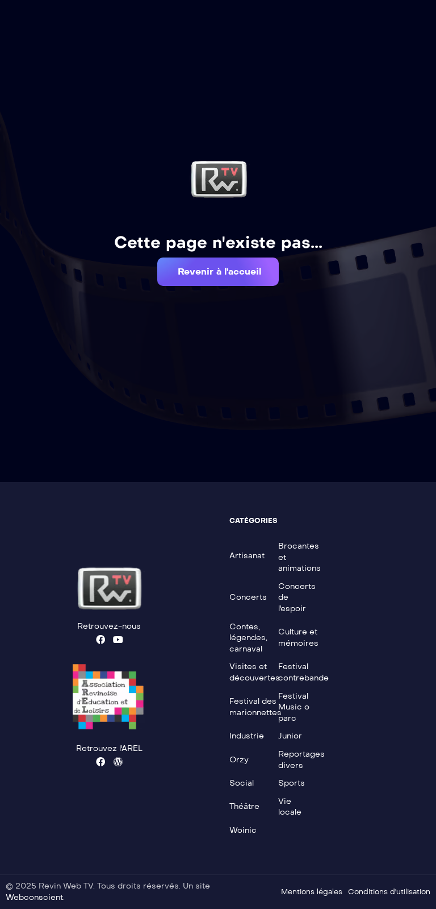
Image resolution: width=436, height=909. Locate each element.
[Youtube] (118, 639)
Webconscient (34, 897)
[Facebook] (100, 639)
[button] (218, 272)
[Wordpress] (118, 761)
